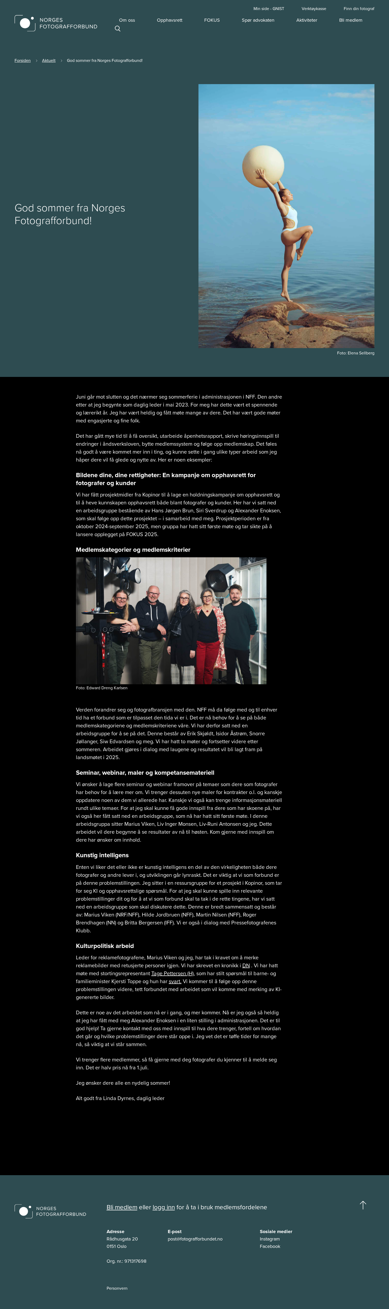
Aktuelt (49, 60)
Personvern (117, 1288)
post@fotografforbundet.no (195, 1238)
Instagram (270, 1238)
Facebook (270, 1246)
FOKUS (212, 20)
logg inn (164, 1207)
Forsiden (23, 60)
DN (246, 965)
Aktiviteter (306, 20)
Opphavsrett (169, 20)
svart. (175, 981)
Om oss (127, 20)
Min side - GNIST (269, 8)
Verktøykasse (314, 8)
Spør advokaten (258, 20)
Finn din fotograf (359, 8)
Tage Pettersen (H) (172, 973)
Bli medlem (351, 20)
